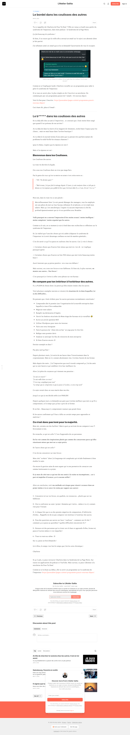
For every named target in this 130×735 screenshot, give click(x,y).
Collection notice (77, 722)
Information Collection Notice (64, 705)
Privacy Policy (78, 705)
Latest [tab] (39, 651)
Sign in (124, 4)
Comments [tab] (37, 629)
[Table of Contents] (2, 367)
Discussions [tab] (46, 651)
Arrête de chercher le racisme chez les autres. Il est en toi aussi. (56, 657)
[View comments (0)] (41, 22)
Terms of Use (73, 704)
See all (36, 696)
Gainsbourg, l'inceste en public (45, 670)
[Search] (104, 3)
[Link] (30, 116)
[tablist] (40, 629)
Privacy (64, 722)
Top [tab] (35, 651)
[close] (82, 673)
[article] (65, 660)
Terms (69, 722)
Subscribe (115, 4)
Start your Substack (60, 727)
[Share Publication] (108, 3)
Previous (39, 616)
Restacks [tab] (44, 629)
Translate (37, 11)
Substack (56, 731)
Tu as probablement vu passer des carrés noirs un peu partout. (52, 661)
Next (91, 616)
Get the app (73, 727)
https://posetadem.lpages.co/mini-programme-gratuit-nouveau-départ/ (68, 572)
